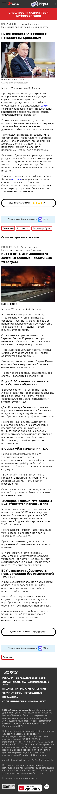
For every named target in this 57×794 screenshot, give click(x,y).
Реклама (7, 678)
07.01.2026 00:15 (9, 24)
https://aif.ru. (42, 773)
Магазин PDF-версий (33, 688)
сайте (44, 105)
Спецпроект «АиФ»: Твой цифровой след (28, 14)
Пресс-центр (10, 688)
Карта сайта (10, 697)
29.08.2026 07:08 (9, 247)
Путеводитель (33, 693)
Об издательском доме (30, 678)
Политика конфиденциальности (19, 778)
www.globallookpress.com (14, 82)
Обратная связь (12, 693)
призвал (16, 179)
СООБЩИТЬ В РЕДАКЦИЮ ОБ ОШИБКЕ (24, 701)
